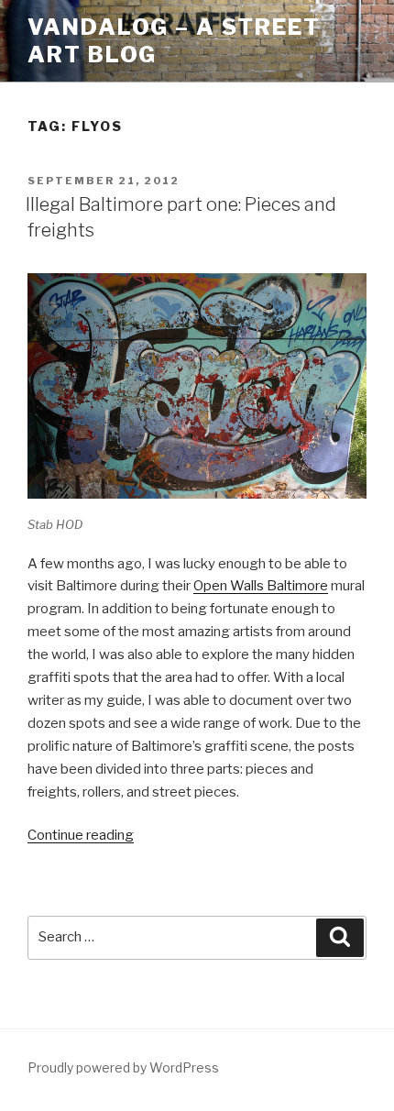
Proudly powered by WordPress (123, 1067)
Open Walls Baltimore (260, 586)
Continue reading (80, 835)
